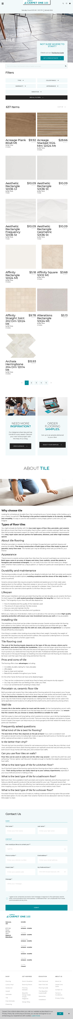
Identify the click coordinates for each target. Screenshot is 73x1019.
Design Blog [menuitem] (26, 1002)
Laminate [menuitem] (9, 994)
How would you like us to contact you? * (18, 844)
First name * (9, 826)
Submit (36, 907)
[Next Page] (51, 383)
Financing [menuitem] (9, 1004)
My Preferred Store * (44, 867)
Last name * (41, 826)
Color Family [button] (51, 80)
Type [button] (19, 80)
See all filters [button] (35, 97)
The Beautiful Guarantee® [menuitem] (43, 992)
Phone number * (11, 855)
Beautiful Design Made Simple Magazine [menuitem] (26, 995)
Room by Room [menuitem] (27, 984)
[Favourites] (66, 4)
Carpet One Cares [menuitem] (59, 985)
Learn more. (36, 1016)
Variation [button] (35, 92)
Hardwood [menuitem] (9, 988)
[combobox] (35, 66)
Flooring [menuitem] (8, 981)
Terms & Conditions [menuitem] (58, 994)
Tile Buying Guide (57, 53)
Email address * (42, 855)
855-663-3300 (49, 10)
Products (19, 27)
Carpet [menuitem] (8, 991)
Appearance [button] (51, 86)
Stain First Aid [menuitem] (43, 984)
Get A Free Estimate (50, 58)
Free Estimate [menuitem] (10, 1001)
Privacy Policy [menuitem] (59, 998)
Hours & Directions (9, 936)
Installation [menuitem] (42, 999)
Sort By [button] (60, 107)
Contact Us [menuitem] (58, 990)
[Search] (65, 66)
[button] (63, 4)
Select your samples (51, 444)
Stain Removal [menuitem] (43, 981)
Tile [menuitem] (7, 998)
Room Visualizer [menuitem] (27, 981)
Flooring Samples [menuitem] (25, 989)
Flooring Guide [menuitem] (43, 988)
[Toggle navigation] (2, 3)
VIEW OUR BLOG (18, 446)
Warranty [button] (19, 86)
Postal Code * (10, 867)
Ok (60, 1013)
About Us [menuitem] (58, 981)
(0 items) (70, 3)
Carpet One (9, 27)
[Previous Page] (22, 383)
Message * (9, 879)
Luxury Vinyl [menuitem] (9, 984)
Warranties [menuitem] (42, 996)
